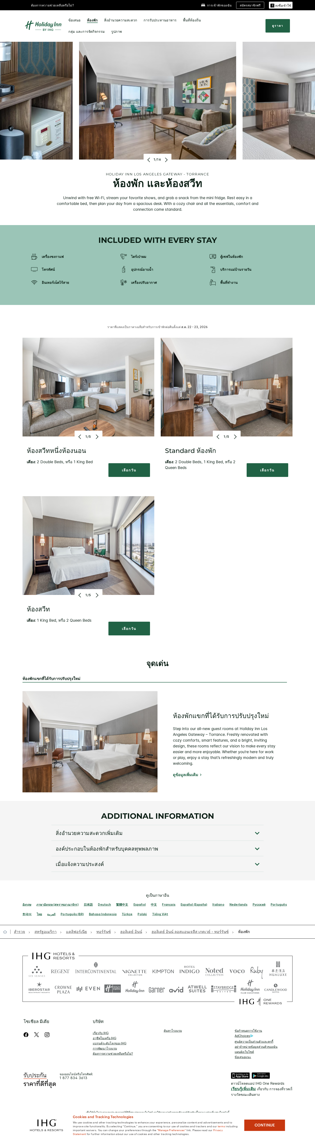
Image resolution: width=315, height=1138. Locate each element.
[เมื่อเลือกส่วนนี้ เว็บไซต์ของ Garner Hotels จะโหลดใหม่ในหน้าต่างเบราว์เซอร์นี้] (157, 989)
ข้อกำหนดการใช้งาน (248, 1030)
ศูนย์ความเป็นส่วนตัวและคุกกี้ (254, 1041)
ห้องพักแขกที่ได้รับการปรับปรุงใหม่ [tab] (51, 679)
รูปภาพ (116, 31)
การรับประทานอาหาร (160, 20)
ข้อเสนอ (74, 20)
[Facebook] (27, 1034)
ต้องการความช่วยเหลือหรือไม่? (52, 5)
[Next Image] (165, 160)
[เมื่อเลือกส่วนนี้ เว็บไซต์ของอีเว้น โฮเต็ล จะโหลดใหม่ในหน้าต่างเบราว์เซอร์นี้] (88, 989)
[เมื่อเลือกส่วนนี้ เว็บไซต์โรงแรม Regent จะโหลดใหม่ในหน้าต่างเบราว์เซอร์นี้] (60, 970)
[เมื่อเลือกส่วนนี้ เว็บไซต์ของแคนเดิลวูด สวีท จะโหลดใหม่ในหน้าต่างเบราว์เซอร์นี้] (275, 989)
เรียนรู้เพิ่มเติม (243, 1088)
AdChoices (242, 1036)
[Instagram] (47, 1034)
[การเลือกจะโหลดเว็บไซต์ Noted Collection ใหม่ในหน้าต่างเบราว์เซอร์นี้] (214, 970)
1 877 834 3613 (73, 1078)
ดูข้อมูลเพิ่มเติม (185, 775)
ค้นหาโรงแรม (173, 1030)
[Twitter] (36, 1034)
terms (221, 1126)
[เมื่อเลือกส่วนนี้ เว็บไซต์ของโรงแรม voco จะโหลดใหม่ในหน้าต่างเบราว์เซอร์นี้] (237, 970)
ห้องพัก (92, 20)
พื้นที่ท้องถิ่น (192, 20)
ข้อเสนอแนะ (243, 1057)
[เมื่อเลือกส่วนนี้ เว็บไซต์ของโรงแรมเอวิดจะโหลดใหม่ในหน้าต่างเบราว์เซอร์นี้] (176, 989)
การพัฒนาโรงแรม (105, 1048)
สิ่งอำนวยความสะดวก (120, 20)
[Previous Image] (149, 160)
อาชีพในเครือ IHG (104, 1038)
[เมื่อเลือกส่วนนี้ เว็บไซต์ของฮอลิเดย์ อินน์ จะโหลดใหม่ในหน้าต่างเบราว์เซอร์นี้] (134, 989)
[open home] (6, 931)
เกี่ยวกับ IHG (101, 1033)
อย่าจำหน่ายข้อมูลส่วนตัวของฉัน (256, 1046)
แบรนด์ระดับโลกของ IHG (109, 1043)
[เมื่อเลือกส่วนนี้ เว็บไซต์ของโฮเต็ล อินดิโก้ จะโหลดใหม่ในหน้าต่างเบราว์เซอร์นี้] (190, 970)
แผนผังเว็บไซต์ (244, 1052)
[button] (280, 5)
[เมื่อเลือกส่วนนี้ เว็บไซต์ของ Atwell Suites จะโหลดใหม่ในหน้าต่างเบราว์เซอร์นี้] (197, 989)
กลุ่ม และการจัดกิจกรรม (86, 31)
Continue (265, 1125)
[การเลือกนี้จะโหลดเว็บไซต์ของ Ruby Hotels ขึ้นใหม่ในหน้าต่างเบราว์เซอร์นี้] (256, 970)
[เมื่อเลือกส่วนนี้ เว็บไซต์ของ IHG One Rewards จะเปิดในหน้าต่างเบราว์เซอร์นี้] (261, 1001)
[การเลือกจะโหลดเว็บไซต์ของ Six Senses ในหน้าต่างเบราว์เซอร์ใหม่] (37, 970)
